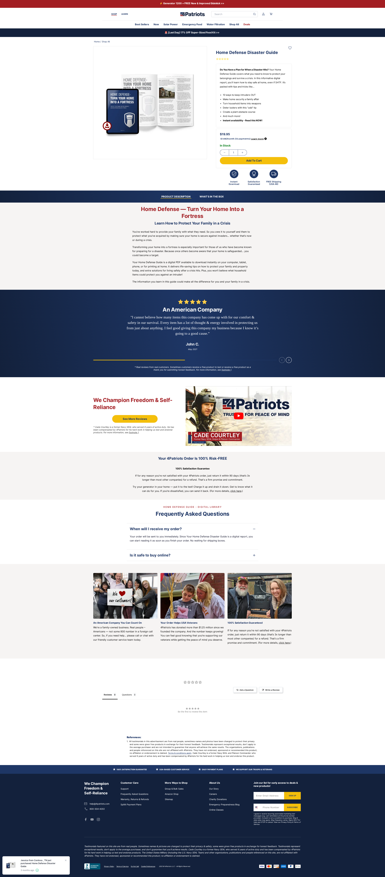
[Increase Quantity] (242, 153)
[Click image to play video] (238, 416)
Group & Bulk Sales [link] (174, 788)
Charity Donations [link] (218, 799)
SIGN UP (292, 796)
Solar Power (170, 24)
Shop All (234, 24)
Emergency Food (192, 24)
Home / (97, 41)
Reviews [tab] (108, 694)
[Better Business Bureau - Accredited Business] (92, 866)
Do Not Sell (135, 866)
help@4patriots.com (99, 803)
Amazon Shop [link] (172, 794)
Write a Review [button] (272, 690)
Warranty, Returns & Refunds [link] (135, 799)
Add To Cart (254, 160)
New (156, 24)
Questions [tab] (127, 694)
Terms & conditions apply (179, 753)
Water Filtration (216, 24)
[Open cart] (271, 14)
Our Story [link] (214, 788)
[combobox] (257, 807)
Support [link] (125, 788)
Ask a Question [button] (247, 690)
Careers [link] (213, 794)
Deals (246, 24)
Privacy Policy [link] (109, 866)
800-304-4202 (97, 809)
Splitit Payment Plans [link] (131, 804)
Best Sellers (142, 24)
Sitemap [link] (169, 799)
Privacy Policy (286, 822)
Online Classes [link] (216, 809)
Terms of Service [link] (122, 866)
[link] (85, 819)
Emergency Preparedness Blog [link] (224, 804)
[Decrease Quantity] (224, 153)
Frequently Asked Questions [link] (134, 794)
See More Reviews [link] (135, 418)
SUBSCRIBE (292, 807)
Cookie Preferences (148, 866)
